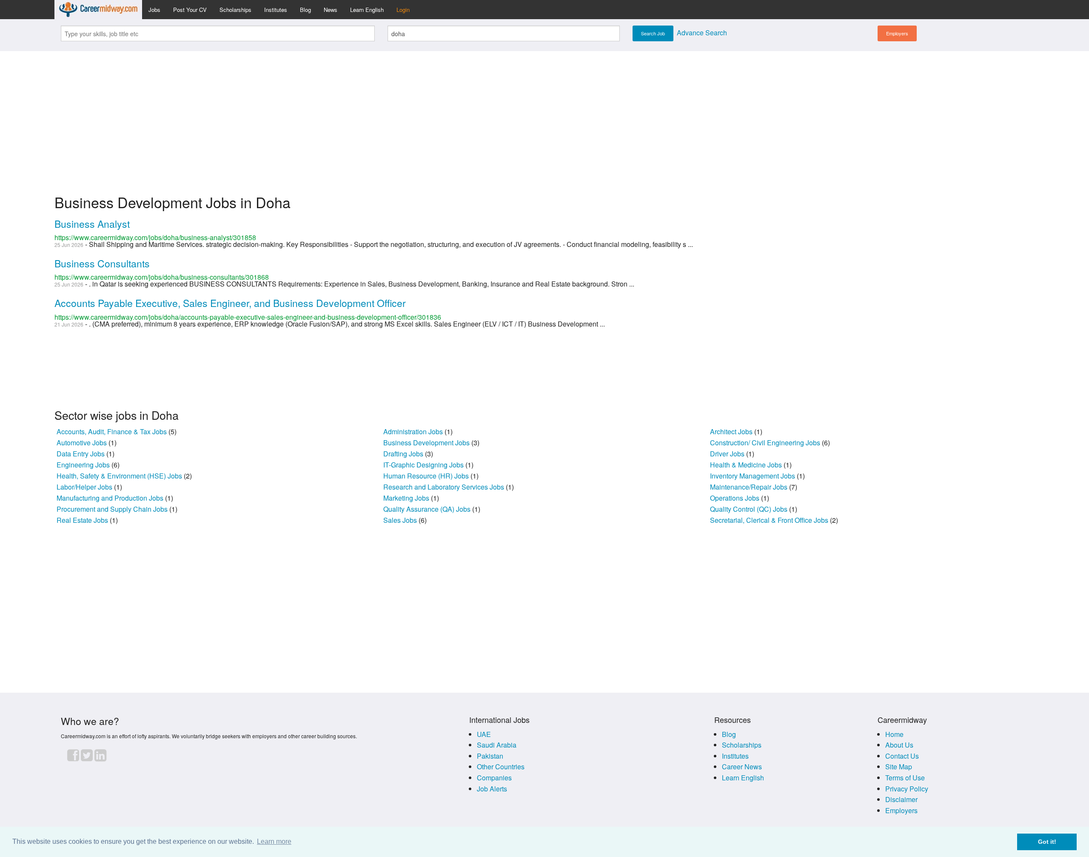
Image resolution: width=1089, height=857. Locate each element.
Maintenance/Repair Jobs (749, 487)
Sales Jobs (401, 520)
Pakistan (490, 756)
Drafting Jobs (404, 454)
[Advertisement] (544, 117)
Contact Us (902, 756)
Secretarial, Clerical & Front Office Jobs (770, 520)
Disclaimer (901, 799)
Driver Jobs (728, 454)
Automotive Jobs (82, 442)
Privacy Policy (906, 789)
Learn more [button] (274, 841)
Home (894, 734)
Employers (897, 33)
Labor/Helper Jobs (85, 487)
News (330, 10)
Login (403, 10)
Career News (742, 766)
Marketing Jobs (407, 498)
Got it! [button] (1047, 841)
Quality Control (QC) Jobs (749, 509)
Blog (305, 10)
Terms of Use (905, 777)
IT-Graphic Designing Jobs (424, 465)
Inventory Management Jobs (753, 476)
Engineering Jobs (84, 465)
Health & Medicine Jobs (747, 465)
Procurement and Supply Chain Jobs (113, 509)
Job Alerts (492, 789)
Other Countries (501, 766)
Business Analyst (92, 224)
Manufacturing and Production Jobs (111, 498)
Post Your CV (190, 10)
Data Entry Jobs (81, 454)
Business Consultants (102, 263)
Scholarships (235, 10)
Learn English (367, 10)
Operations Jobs (735, 498)
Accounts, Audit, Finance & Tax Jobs (112, 431)
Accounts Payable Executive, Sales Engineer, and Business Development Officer (230, 303)
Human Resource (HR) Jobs (426, 476)
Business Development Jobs (427, 442)
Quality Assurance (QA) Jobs (427, 509)
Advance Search (702, 32)
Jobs (154, 10)
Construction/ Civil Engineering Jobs (766, 442)
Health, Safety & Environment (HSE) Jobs (120, 476)
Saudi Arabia (496, 745)
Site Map (898, 766)
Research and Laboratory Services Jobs (444, 487)
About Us (899, 745)
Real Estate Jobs (83, 520)
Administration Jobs (414, 431)
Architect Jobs (732, 431)
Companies (494, 777)
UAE (484, 734)
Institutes (275, 10)
